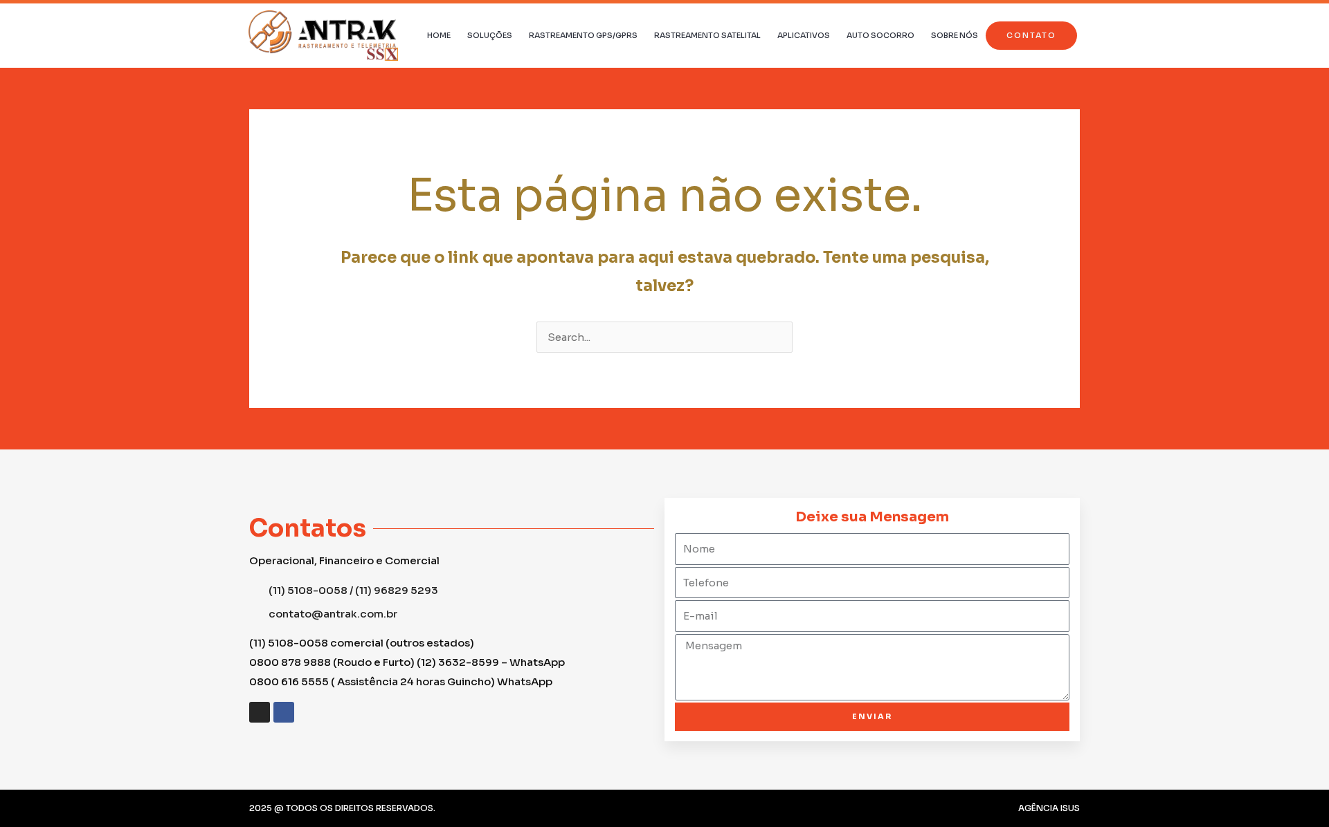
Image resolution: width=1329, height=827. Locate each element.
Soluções (489, 35)
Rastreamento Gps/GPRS (583, 35)
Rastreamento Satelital (707, 35)
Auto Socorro (880, 35)
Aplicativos (803, 35)
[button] (1031, 35)
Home (439, 35)
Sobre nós (954, 35)
